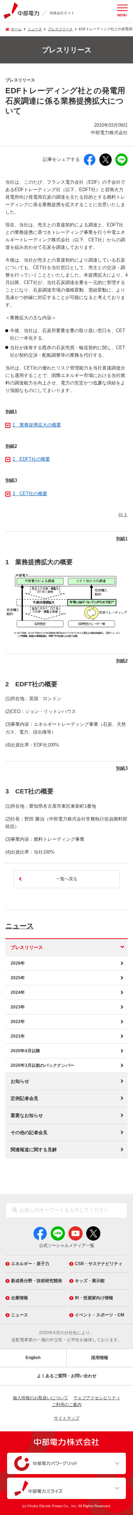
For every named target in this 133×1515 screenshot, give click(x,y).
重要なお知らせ (27, 1115)
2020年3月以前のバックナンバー (42, 1065)
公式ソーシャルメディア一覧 (66, 1245)
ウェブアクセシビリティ (96, 1397)
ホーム (16, 29)
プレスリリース (60, 29)
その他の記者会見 (29, 1132)
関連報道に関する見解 (34, 1149)
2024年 (18, 992)
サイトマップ (66, 1418)
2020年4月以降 (25, 1050)
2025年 (18, 977)
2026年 (18, 963)
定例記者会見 (24, 1098)
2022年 (18, 1021)
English (33, 1357)
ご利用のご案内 (67, 1404)
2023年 (18, 1007)
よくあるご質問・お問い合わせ (66, 1375)
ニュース (19, 926)
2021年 (18, 1036)
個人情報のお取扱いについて (40, 1397)
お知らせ (20, 1081)
